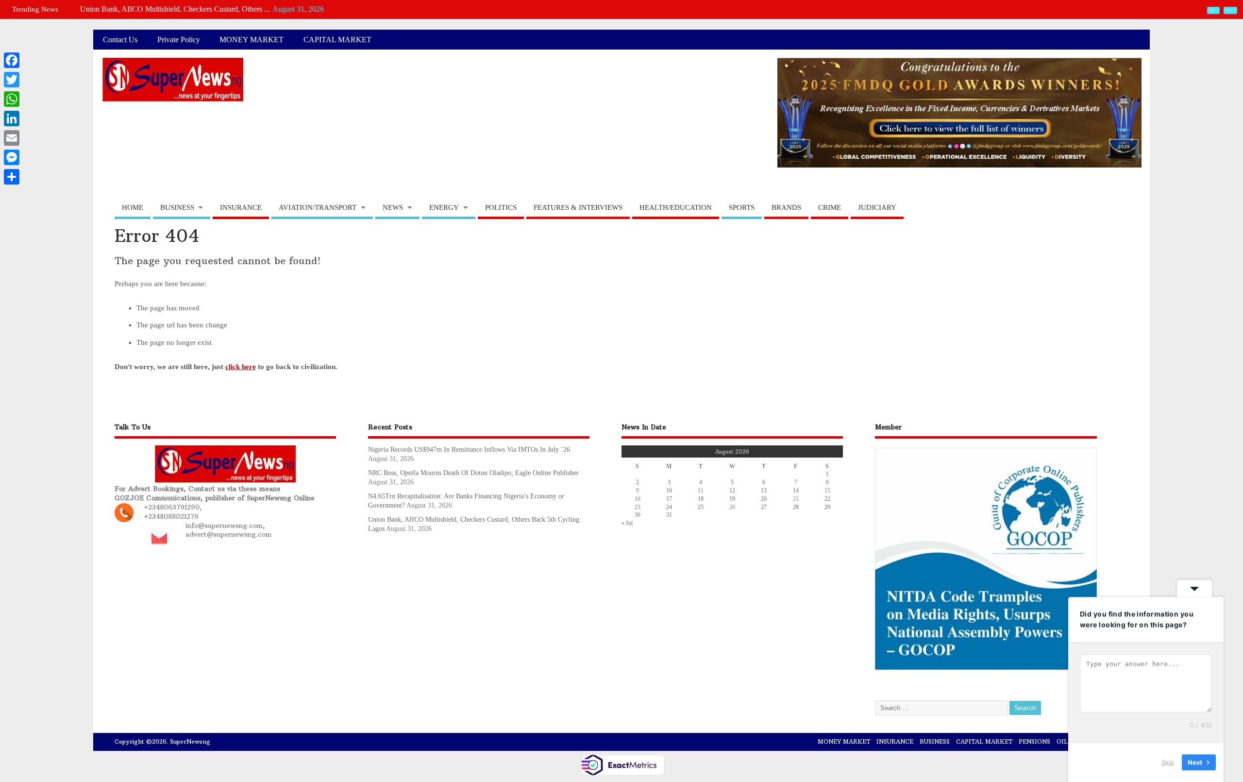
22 (827, 498)
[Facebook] (11, 60)
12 (732, 490)
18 (701, 498)
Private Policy (178, 39)
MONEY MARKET (251, 39)
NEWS (393, 207)
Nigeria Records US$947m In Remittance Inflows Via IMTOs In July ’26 (469, 449)
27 (764, 507)
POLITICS (501, 207)
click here (240, 367)
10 (669, 490)
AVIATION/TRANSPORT (317, 207)
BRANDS (786, 207)
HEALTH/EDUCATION (675, 207)
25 (701, 507)
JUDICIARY (877, 207)
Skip (1167, 762)
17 (669, 498)
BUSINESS (177, 207)
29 (827, 507)
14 (796, 490)
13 (764, 490)
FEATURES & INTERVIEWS (578, 207)
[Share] (11, 177)
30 (637, 514)
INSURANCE (241, 207)
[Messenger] (11, 157)
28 (796, 507)
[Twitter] (11, 79)
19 (732, 498)
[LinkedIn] (11, 118)
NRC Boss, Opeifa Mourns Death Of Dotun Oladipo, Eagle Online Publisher (473, 472)
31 (669, 514)
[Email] (11, 138)
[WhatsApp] (11, 99)
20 (764, 498)
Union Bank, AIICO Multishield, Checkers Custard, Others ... (175, 9)
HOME (132, 207)
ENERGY (444, 207)
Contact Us (120, 39)
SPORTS (742, 207)
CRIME (829, 207)
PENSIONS (1034, 741)
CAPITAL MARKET (337, 39)
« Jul (627, 523)
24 (669, 507)
